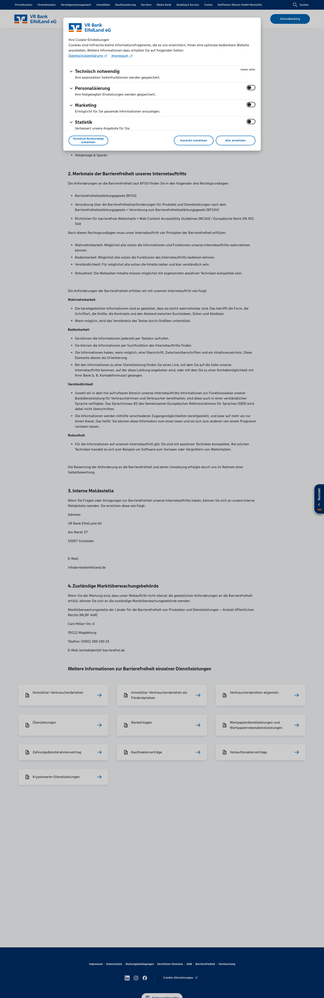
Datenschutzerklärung (86, 56)
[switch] (251, 87)
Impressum (120, 56)
